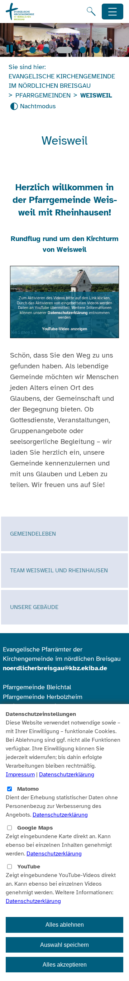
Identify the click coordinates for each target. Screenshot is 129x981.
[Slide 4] (82, 50)
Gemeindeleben (33, 533)
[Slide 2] (46, 50)
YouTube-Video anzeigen (64, 328)
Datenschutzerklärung (68, 312)
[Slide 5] (96, 50)
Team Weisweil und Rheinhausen (59, 570)
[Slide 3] (64, 50)
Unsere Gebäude (34, 607)
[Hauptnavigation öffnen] (113, 12)
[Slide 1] (32, 50)
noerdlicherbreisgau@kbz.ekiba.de (55, 668)
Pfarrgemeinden (43, 95)
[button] (10, 49)
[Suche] (91, 11)
